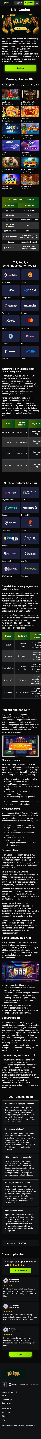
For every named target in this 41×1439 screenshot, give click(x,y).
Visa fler (20, 1354)
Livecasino (16, 85)
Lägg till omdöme (20, 1270)
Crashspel (28, 85)
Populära (5, 85)
